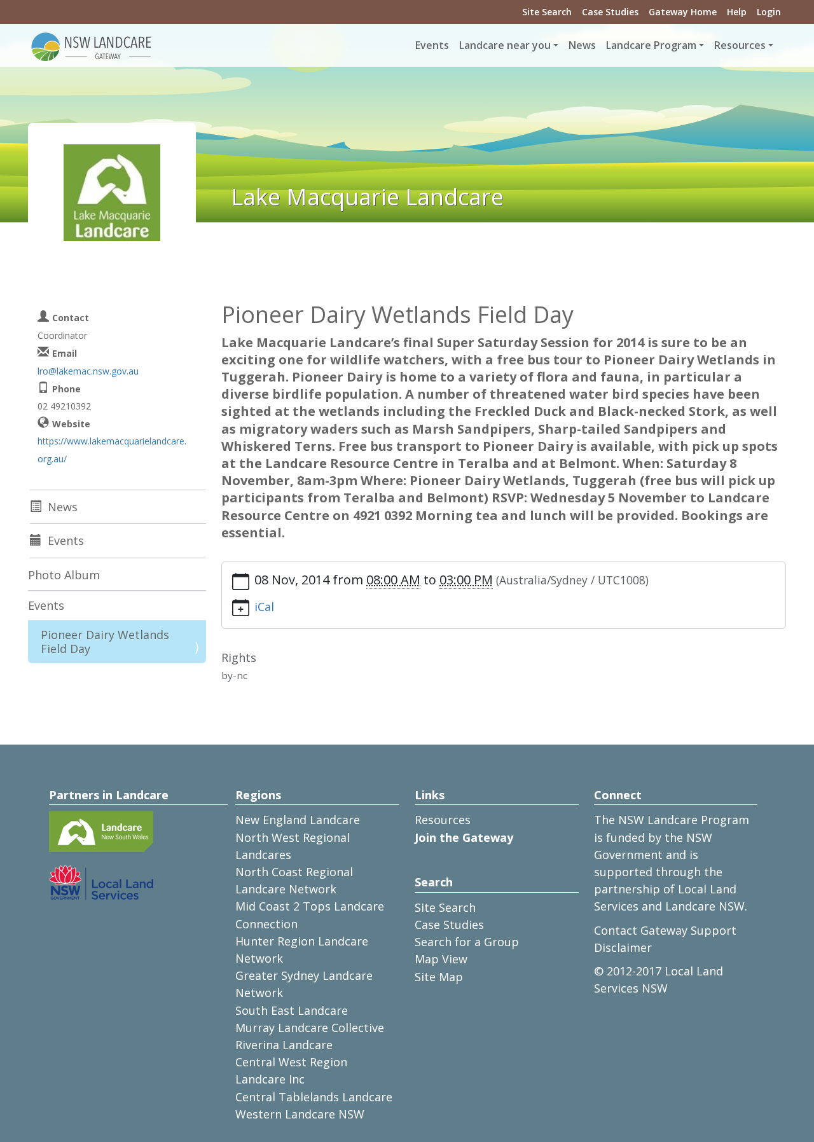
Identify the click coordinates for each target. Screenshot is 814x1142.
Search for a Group (467, 941)
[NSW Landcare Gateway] (91, 45)
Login (769, 12)
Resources (443, 819)
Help (737, 12)
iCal (264, 606)
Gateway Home (683, 12)
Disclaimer (623, 947)
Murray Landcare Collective (309, 1027)
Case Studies (610, 12)
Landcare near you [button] (505, 45)
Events (432, 45)
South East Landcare (291, 1010)
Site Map (439, 976)
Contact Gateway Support (665, 930)
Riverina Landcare (284, 1044)
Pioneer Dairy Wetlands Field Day (105, 641)
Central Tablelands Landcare (313, 1096)
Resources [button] (740, 45)
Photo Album (64, 574)
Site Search (547, 12)
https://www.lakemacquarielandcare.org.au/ (112, 449)
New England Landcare (297, 819)
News (582, 45)
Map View (441, 959)
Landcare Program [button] (651, 45)
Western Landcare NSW (299, 1114)
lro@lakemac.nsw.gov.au (88, 371)
